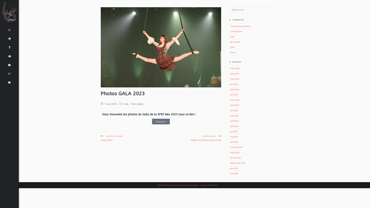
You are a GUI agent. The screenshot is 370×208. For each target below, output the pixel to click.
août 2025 (234, 74)
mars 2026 (234, 68)
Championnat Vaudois (240, 26)
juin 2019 (234, 168)
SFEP (232, 47)
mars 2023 (234, 100)
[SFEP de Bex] (9, 12)
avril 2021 (234, 142)
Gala (125, 104)
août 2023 (234, 89)
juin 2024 (234, 84)
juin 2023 (234, 94)
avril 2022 (234, 121)
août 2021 (234, 126)
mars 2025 (234, 79)
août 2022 (234, 105)
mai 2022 (234, 116)
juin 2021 (233, 131)
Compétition (236, 31)
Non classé (138, 104)
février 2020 (235, 158)
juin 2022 (234, 110)
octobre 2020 (236, 147)
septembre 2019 (237, 163)
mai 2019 (234, 173)
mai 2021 (234, 136)
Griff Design (213, 185)
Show (232, 52)
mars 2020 (235, 152)
